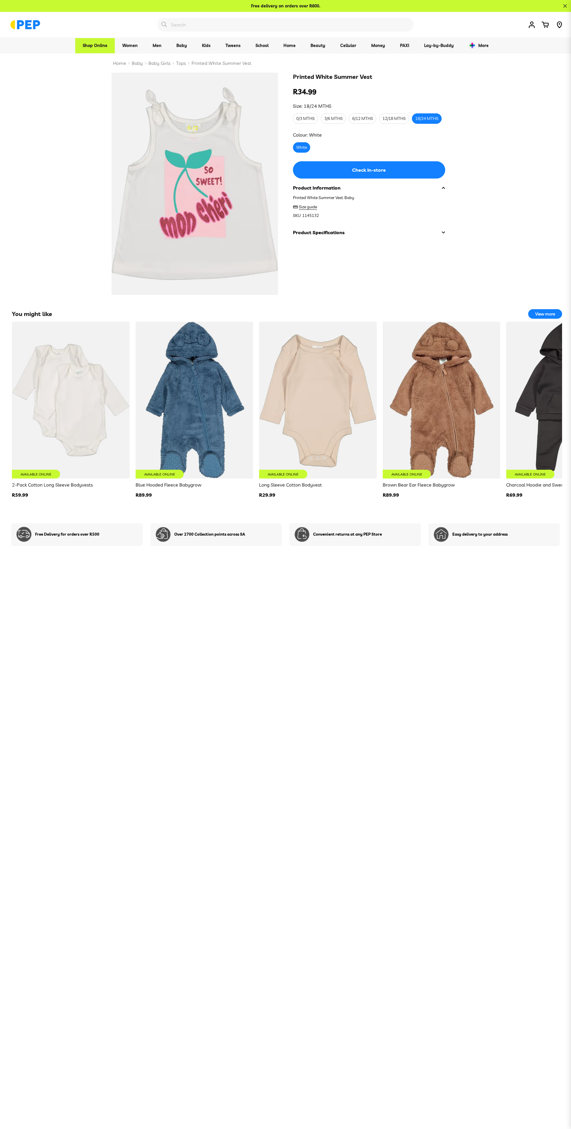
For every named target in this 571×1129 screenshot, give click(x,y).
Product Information (317, 188)
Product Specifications (319, 232)
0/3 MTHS (305, 118)
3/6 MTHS (333, 118)
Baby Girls (159, 63)
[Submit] (164, 24)
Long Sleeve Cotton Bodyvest (290, 485)
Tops (181, 63)
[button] (545, 24)
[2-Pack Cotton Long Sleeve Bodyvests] (71, 400)
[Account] (532, 25)
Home (119, 63)
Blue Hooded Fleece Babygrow (168, 485)
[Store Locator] (559, 25)
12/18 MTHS (394, 118)
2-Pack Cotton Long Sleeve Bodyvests (52, 485)
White (301, 147)
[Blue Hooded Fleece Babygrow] (194, 400)
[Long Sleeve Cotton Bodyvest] (318, 400)
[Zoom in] (265, 85)
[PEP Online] (25, 24)
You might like (32, 314)
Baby (137, 63)
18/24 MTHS (426, 118)
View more (545, 314)
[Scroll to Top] (559, 1096)
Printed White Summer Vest (221, 63)
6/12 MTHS (362, 118)
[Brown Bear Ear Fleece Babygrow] (442, 400)
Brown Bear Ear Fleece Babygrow (419, 485)
